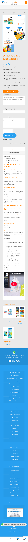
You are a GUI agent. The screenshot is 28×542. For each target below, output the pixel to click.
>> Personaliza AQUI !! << (10, 91)
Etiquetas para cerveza (15, 492)
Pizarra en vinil (15, 459)
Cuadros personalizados (15, 478)
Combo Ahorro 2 (10, 139)
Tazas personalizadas (15, 470)
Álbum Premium (15, 431)
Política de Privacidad (12, 531)
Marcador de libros (15, 487)
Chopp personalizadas (14, 490)
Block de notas (15, 423)
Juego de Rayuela (14, 495)
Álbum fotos (14, 428)
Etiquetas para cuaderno (15, 372)
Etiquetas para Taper (15, 386)
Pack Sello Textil (15, 395)
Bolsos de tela (15, 475)
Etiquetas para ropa (15, 375)
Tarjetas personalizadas (15, 414)
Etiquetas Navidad (15, 425)
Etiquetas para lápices (14, 381)
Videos (19, 531)
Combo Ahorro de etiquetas (15, 383)
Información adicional (14, 152)
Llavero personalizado (14, 484)
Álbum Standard (15, 434)
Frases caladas (15, 453)
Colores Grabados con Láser (15, 400)
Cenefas (15, 450)
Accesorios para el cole (15, 392)
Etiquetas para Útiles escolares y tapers (15, 378)
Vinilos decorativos (15, 456)
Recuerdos (15, 439)
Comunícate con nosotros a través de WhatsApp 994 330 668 (14, 356)
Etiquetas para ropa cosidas (15, 398)
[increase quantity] (11, 131)
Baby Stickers (15, 420)
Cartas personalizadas (14, 481)
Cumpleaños (15, 417)
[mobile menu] (26, 2)
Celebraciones (15, 437)
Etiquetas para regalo (15, 411)
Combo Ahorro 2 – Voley (8, 320)
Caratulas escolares (15, 389)
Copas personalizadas (14, 473)
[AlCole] (14, 2)
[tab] (14, 149)
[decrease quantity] (4, 131)
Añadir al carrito (9, 135)
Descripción (14, 149)
